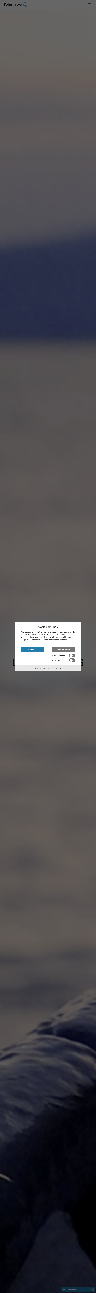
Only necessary (63, 649)
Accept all (32, 649)
